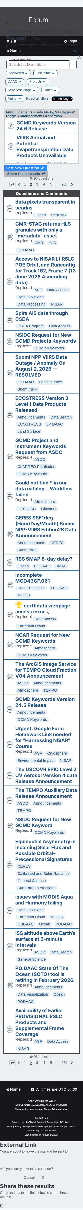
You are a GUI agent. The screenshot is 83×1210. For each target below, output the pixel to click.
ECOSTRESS (29, 424)
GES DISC (26, 509)
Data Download (30, 297)
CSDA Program (30, 326)
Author (13, 98)
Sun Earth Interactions (36, 888)
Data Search (61, 417)
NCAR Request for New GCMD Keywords (42, 638)
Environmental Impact (35, 760)
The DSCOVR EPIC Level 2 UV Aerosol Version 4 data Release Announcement (46, 775)
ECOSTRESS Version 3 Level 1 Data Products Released (41, 404)
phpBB (28, 1122)
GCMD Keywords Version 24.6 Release (46, 126)
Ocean (40, 215)
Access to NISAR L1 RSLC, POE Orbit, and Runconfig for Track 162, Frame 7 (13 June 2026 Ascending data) (45, 271)
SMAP (61, 566)
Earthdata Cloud (31, 626)
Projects (36, 81)
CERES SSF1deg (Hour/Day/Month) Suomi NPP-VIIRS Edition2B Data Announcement (45, 527)
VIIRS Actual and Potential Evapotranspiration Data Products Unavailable (44, 146)
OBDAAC (25, 924)
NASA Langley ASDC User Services (48, 1105)
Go (44, 1177)
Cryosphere (57, 753)
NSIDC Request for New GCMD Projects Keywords (45, 338)
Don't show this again (20, 60)
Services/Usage (20, 90)
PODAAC (42, 566)
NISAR (57, 304)
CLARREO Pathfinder (35, 467)
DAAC (13, 81)
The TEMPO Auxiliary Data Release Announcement (46, 793)
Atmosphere (44, 502)
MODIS (23, 595)
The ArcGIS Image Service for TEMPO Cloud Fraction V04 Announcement (45, 670)
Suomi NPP (27, 389)
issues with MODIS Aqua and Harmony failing (44, 900)
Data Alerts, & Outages (53, 112)
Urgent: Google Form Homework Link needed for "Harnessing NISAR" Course (43, 737)
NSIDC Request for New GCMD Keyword (43, 822)
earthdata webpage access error (42, 609)
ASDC (39, 459)
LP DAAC (25, 250)
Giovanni (48, 509)
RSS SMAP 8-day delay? (44, 559)
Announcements (31, 417)
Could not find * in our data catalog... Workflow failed (44, 489)
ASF (38, 290)
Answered (17, 73)
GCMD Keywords (49, 348)
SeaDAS (58, 215)
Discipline (44, 73)
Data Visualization (32, 994)
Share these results (23, 174)
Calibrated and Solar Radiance (43, 873)
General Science (31, 881)
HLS (52, 243)
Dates (48, 90)
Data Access (58, 290)
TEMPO (50, 690)
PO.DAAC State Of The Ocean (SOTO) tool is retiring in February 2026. (45, 974)
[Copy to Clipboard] (1, 1206)
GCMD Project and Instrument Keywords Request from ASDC (40, 446)
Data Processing (31, 304)
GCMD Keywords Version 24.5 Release (45, 702)
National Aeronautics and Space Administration (41, 1109)
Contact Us (41, 1117)
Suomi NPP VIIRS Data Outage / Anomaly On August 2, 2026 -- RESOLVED (41, 366)
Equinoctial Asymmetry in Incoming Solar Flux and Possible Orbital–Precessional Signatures (45, 850)
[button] (12, 184)
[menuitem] (33, 1089)
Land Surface (50, 382)
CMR (38, 243)
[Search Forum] (73, 62)
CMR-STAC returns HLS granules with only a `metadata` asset (43, 230)
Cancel (29, 1177)
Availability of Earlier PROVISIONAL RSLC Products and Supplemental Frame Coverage (39, 1022)
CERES (57, 543)
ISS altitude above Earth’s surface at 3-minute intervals (45, 939)
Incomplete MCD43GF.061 (32, 578)
